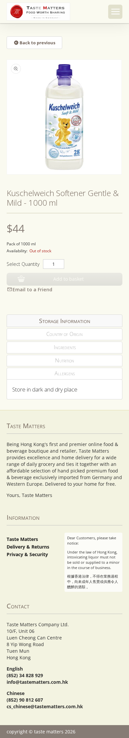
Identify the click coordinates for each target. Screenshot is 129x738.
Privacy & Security (27, 554)
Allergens (65, 373)
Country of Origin (64, 334)
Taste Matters (22, 539)
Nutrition (64, 360)
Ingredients (65, 347)
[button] (115, 12)
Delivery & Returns (28, 547)
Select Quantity (23, 264)
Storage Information (64, 321)
